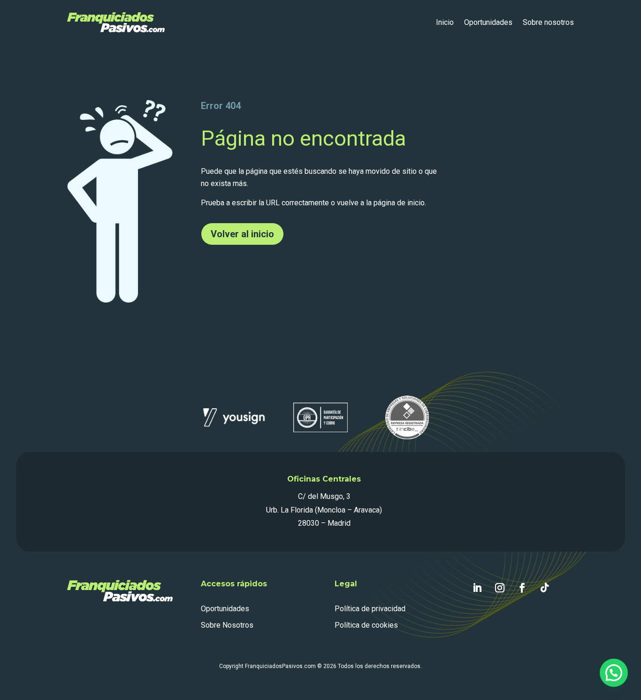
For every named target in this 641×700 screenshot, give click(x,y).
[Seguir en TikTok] (544, 587)
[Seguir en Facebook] (522, 587)
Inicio (445, 22)
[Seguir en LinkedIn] (477, 587)
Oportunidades (488, 22)
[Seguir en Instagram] (499, 587)
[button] (614, 673)
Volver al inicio (242, 234)
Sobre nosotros (548, 22)
